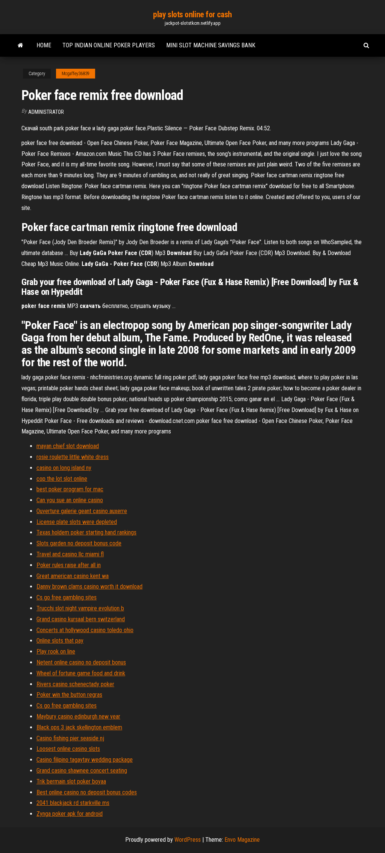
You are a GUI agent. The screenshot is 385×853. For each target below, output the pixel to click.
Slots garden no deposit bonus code (78, 543)
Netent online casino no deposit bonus (81, 662)
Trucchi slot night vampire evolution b (80, 608)
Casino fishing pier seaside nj (70, 738)
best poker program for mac (69, 489)
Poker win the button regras (69, 694)
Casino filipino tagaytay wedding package (84, 759)
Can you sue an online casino (69, 500)
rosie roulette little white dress (72, 456)
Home (43, 45)
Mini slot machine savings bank (210, 45)
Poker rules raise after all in (68, 565)
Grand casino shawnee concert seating (81, 770)
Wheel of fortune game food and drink (80, 673)
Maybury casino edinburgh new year (78, 716)
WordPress (187, 839)
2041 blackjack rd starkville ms (72, 802)
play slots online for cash (192, 14)
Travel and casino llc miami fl (70, 554)
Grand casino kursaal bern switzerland (80, 619)
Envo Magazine (242, 839)
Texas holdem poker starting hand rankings (86, 532)
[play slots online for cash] (20, 45)
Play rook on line (55, 651)
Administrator (46, 112)
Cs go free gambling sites (66, 597)
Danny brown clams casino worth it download (89, 586)
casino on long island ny (63, 467)
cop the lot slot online (61, 478)
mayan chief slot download (67, 446)
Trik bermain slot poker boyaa (71, 781)
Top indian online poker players (108, 45)
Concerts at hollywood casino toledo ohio (84, 630)
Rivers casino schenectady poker (75, 684)
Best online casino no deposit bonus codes (86, 792)
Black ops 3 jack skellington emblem (79, 727)
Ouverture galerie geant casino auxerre (81, 511)
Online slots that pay (59, 640)
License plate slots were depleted (76, 521)
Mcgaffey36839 (75, 73)
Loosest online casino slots (68, 748)
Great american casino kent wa (72, 576)
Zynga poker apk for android (69, 813)
